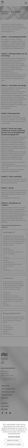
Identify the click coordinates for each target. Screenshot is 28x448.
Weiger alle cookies (13, 440)
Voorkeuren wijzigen (14, 436)
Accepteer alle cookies (14, 444)
